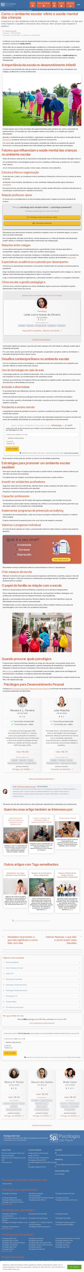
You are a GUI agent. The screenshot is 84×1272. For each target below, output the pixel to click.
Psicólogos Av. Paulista (63, 1243)
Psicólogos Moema (35, 1247)
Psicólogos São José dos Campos (13, 1243)
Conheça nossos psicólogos (65, 1261)
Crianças (18, 921)
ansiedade (7, 185)
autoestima (7, 140)
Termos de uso (7, 1162)
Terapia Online (11, 1002)
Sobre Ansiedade (12, 962)
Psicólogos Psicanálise (62, 1218)
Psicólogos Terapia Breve (10, 1227)
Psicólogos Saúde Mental (37, 1200)
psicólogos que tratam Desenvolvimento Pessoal (31, 689)
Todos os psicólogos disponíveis (41, 779)
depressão (72, 257)
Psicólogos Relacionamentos (16, 990)
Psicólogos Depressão (9, 1198)
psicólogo (9, 671)
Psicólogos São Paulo (9, 1238)
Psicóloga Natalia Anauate (26, 787)
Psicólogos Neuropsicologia (38, 1218)
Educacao (46, 921)
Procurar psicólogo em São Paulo (13, 1153)
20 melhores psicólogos (15, 1007)
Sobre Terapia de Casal (14, 968)
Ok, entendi (74, 1267)
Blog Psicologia (10, 10)
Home (2, 10)
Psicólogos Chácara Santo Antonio (40, 1245)
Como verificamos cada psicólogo (42, 1023)
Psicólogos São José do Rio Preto (40, 1243)
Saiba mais (16, 1269)
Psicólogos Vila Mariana (37, 1249)
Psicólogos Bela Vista (9, 1247)
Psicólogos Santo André (10, 1240)
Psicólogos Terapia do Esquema (40, 1227)
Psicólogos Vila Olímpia (10, 1245)
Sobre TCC (10, 974)
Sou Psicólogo (59, 1174)
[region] (42, 1266)
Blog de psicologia (8, 1155)
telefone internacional (16, 438)
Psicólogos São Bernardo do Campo (67, 1238)
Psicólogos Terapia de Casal (16, 985)
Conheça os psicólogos (41, 339)
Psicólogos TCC (11, 996)
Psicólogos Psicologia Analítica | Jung (14, 1222)
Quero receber (12, 449)
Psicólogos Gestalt (61, 1214)
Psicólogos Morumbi (62, 1247)
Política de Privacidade (71, 453)
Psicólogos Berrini (8, 1249)
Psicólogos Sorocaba (36, 1240)
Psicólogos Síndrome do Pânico (12, 1202)
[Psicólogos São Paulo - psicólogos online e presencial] (64, 1137)
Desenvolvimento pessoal (32, 921)
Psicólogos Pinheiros (62, 1245)
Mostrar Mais (7, 1204)
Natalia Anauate (10, 31)
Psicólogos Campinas (36, 1238)
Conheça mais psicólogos (41, 1125)
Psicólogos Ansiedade (14, 979)
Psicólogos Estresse (62, 1198)
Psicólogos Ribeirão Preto (64, 1240)
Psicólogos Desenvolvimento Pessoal (41, 1198)
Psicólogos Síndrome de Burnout (66, 1200)
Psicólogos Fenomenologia (38, 1214)
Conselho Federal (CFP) (36, 1167)
